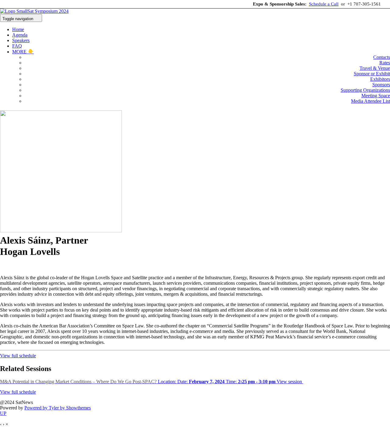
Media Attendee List (370, 101)
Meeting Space (375, 95)
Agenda (19, 34)
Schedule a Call (324, 4)
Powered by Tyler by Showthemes (57, 407)
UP (3, 413)
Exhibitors (380, 79)
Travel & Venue (375, 68)
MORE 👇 (23, 51)
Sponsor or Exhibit (372, 73)
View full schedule (18, 355)
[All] (8, 267)
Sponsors (381, 84)
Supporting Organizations (365, 90)
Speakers (21, 40)
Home (18, 29)
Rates (384, 62)
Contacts (381, 57)
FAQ (17, 45)
